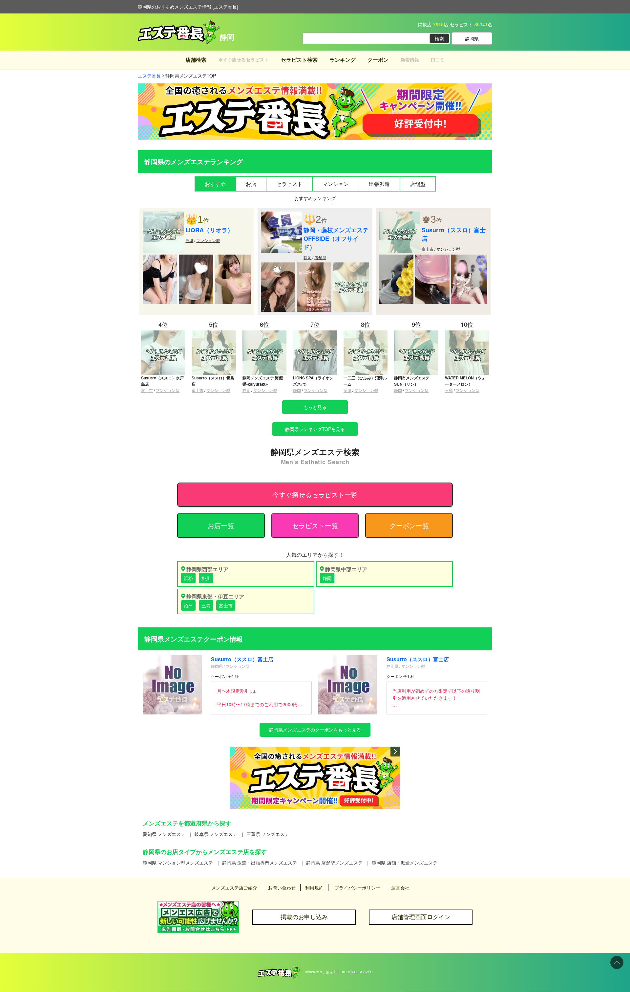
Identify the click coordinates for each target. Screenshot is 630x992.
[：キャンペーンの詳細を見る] (315, 778)
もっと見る (315, 407)
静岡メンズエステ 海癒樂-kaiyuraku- (262, 381)
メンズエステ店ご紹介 (234, 887)
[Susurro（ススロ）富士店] (399, 215)
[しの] (396, 258)
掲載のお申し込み (304, 916)
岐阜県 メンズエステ (216, 834)
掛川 (206, 578)
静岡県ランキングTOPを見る (315, 429)
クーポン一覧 (409, 525)
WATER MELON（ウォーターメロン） (465, 381)
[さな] (314, 265)
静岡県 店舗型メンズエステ (334, 862)
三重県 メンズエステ (267, 834)
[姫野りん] (196, 258)
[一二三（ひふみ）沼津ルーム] (366, 333)
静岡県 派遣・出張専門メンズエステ (259, 862)
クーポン (378, 59)
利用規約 (314, 887)
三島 (449, 390)
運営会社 (400, 887)
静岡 (307, 257)
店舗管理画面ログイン (421, 916)
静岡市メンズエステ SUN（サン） (412, 381)
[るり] (469, 258)
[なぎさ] (432, 258)
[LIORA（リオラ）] (163, 215)
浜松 (188, 578)
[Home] (279, 969)
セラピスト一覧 (315, 525)
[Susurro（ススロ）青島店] (214, 333)
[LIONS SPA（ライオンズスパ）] (315, 333)
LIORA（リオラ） (209, 230)
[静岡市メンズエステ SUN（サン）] (416, 333)
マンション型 (208, 240)
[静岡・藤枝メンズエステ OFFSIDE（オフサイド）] (281, 215)
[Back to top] (616, 962)
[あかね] (278, 265)
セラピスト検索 (299, 59)
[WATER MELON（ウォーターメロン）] (467, 333)
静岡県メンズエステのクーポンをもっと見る (315, 729)
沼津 (189, 240)
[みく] (351, 265)
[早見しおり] (233, 258)
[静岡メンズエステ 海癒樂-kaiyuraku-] (264, 333)
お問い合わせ (282, 887)
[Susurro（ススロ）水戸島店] (163, 333)
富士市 (427, 249)
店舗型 (320, 257)
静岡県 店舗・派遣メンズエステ (404, 862)
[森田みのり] (160, 258)
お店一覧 (221, 525)
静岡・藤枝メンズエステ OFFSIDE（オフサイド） (336, 238)
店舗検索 (195, 59)
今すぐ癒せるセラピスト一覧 (315, 494)
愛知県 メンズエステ (164, 834)
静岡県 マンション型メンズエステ (178, 862)
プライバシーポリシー (357, 887)
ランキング (342, 59)
